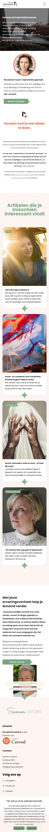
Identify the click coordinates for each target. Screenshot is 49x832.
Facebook (10, 786)
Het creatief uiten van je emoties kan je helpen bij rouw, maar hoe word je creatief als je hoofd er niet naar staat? (23, 382)
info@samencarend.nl (13, 766)
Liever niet (31, 828)
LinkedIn (9, 791)
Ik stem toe (19, 828)
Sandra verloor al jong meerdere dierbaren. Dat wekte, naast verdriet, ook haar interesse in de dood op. (24, 554)
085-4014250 (10, 94)
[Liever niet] (46, 814)
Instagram (10, 780)
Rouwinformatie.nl (14, 645)
